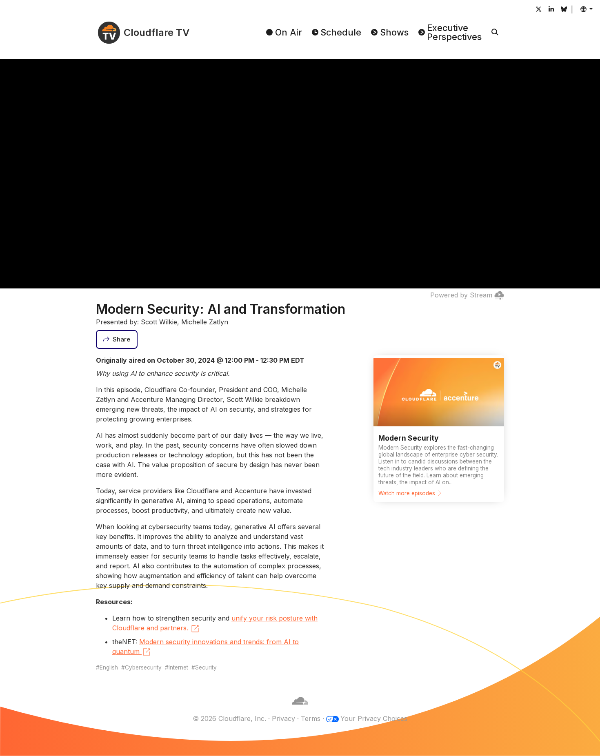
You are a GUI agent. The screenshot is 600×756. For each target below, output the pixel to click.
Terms (310, 718)
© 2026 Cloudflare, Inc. (229, 718)
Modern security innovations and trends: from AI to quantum (205, 647)
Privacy (283, 718)
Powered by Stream (461, 295)
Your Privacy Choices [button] (373, 718)
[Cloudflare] (300, 709)
